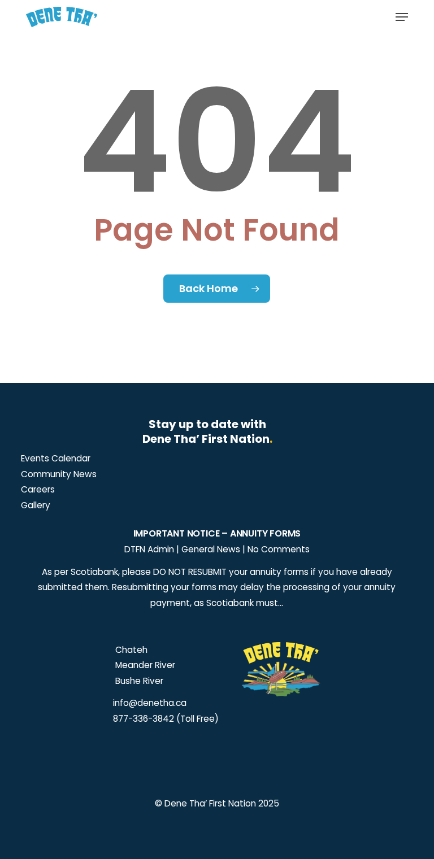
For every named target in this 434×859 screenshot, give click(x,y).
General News (210, 549)
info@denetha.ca (149, 703)
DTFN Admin (149, 549)
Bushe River (138, 681)
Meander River (144, 665)
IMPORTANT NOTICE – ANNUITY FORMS (217, 533)
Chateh (130, 650)
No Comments (279, 549)
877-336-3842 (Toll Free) (166, 719)
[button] (402, 17)
